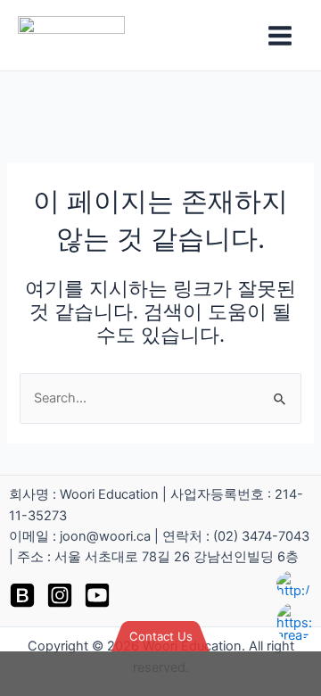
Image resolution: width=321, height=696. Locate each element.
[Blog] (22, 595)
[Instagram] (59, 595)
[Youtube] (97, 595)
